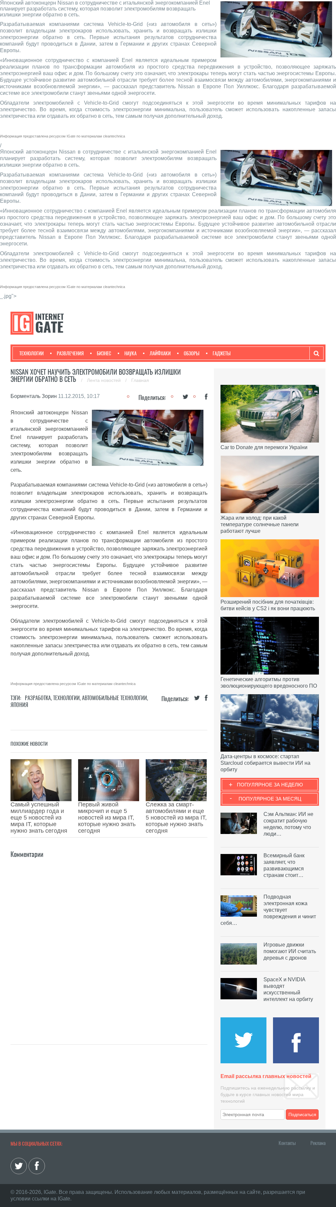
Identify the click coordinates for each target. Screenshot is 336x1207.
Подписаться (302, 1114)
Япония (19, 704)
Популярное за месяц (270, 798)
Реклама (318, 1143)
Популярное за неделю (270, 784)
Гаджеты (222, 353)
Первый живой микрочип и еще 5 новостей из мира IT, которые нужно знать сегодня (107, 817)
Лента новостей (104, 380)
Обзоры (192, 353)
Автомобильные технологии (114, 698)
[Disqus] (108, 942)
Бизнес (104, 353)
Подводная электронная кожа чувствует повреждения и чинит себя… (268, 910)
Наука (130, 353)
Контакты (287, 1143)
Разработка (38, 698)
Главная (140, 380)
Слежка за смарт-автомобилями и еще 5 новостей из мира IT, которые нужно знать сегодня (176, 817)
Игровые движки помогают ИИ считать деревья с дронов (289, 951)
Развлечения (70, 353)
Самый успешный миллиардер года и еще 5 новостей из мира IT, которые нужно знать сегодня (38, 817)
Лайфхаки (160, 353)
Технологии (31, 353)
